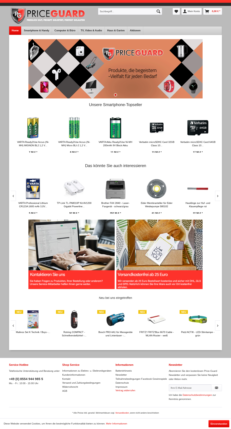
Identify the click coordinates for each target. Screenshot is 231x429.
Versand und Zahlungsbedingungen (81, 382)
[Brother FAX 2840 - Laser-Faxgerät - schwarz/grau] (115, 188)
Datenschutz (122, 382)
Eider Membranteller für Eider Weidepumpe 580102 (156, 205)
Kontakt (66, 378)
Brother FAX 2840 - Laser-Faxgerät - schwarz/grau (115, 205)
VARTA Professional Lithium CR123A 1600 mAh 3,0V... (33, 205)
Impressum (122, 386)
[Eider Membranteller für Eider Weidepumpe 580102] (156, 188)
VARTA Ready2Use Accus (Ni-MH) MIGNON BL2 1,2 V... (33, 144)
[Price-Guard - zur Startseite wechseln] (52, 16)
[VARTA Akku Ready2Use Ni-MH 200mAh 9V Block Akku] (115, 127)
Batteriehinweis (124, 370)
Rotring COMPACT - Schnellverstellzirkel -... (74, 334)
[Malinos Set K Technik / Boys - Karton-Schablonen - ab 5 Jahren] (33, 319)
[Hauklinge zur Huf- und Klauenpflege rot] (198, 188)
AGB (64, 391)
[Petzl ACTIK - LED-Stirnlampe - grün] (198, 319)
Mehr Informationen (116, 423)
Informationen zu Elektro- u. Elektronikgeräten (86, 370)
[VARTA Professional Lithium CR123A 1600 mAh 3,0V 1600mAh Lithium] (33, 188)
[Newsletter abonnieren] (216, 387)
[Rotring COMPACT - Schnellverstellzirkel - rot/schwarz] (74, 319)
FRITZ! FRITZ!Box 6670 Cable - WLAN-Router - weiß (156, 334)
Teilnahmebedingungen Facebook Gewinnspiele (141, 378)
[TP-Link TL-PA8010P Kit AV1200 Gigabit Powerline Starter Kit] (74, 188)
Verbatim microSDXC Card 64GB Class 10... (197, 144)
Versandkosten (122, 413)
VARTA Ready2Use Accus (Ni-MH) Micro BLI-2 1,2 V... (74, 144)
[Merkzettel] (176, 11)
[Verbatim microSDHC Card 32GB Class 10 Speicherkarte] (156, 127)
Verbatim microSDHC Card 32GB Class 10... (156, 144)
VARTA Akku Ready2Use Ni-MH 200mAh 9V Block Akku (115, 144)
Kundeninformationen (73, 374)
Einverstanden (219, 423)
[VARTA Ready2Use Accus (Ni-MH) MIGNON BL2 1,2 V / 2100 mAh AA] (33, 127)
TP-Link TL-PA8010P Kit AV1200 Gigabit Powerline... (74, 205)
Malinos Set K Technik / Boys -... (33, 332)
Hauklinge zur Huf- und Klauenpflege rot (198, 205)
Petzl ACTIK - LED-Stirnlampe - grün (197, 334)
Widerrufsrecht (70, 386)
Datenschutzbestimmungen (197, 395)
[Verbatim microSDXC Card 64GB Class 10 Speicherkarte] (198, 127)
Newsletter (121, 374)
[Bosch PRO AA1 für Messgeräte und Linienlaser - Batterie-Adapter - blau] (115, 319)
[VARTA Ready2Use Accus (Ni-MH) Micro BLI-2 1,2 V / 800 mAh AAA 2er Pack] (74, 127)
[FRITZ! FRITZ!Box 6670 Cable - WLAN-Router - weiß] (156, 319)
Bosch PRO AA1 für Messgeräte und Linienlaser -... (115, 334)
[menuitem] (130, 11)
